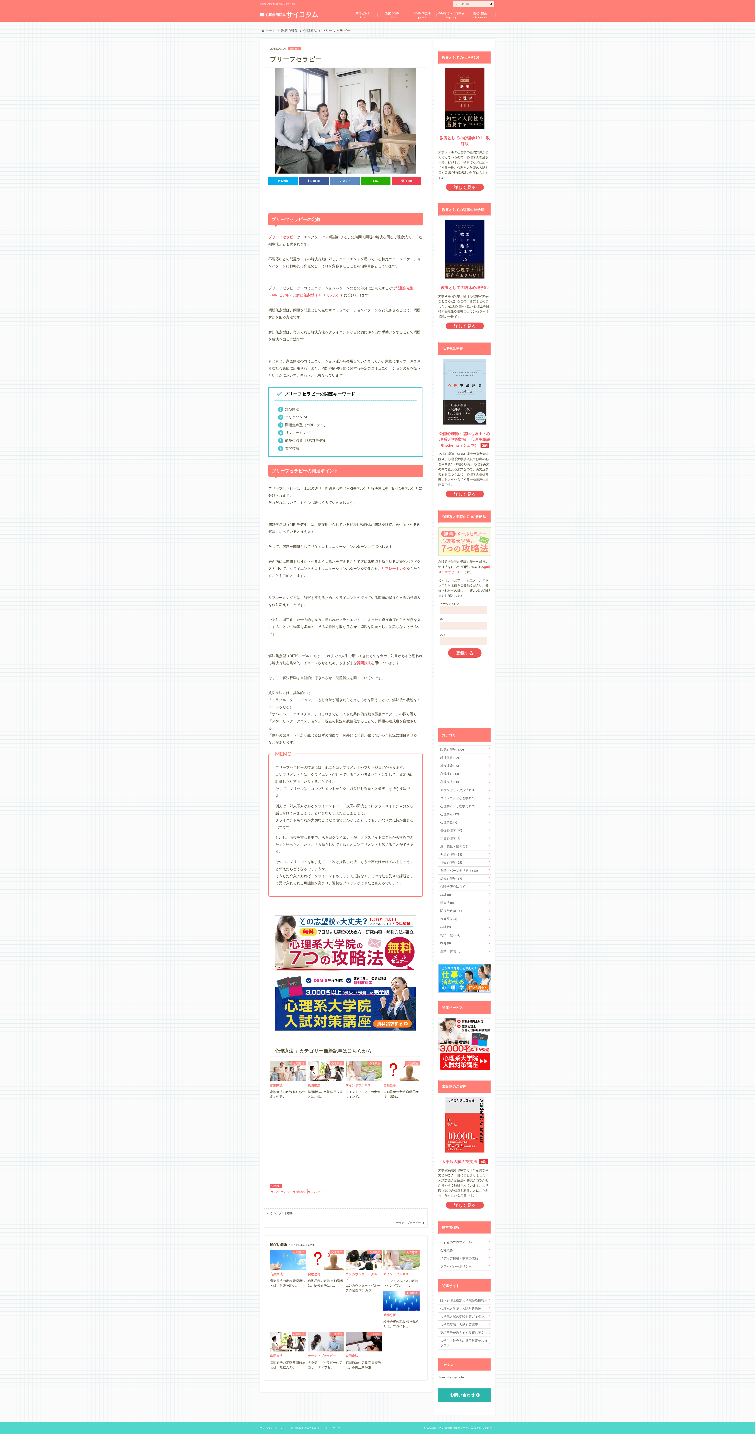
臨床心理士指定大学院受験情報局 (463, 1300)
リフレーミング (281, 1191)
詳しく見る (465, 187)
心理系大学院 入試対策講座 (460, 1308)
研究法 (447, 903)
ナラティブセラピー (408, 1222)
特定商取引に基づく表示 (305, 1427)
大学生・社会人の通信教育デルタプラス (463, 1343)
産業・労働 (450, 951)
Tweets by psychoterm (452, 1377)
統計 (445, 894)
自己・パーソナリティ (459, 870)
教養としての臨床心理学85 (465, 287)
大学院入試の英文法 (459, 1161)
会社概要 (446, 1250)
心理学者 (449, 814)
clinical (392, 14)
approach (422, 14)
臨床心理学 (452, 749)
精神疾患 (449, 757)
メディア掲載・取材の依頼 (459, 1258)
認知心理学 (451, 878)
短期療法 (300, 1191)
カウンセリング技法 (457, 790)
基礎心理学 (451, 830)
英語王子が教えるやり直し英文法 (463, 1332)
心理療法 (276, 1185)
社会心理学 (451, 862)
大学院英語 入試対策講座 (459, 1324)
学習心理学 (450, 838)
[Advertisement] (345, 198)
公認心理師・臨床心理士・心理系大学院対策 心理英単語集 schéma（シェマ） (464, 439)
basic (362, 14)
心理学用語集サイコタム (456, 1427)
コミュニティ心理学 (457, 798)
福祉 (445, 927)
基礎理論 (449, 766)
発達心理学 (451, 854)
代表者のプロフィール (456, 1242)
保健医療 (448, 919)
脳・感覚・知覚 (454, 846)
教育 (445, 943)
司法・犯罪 (450, 935)
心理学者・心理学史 (457, 806)
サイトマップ (332, 1427)
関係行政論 (451, 911)
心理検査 (449, 774)
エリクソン (317, 1191)
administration (480, 14)
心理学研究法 (452, 886)
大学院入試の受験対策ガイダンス (463, 1316)
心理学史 (448, 822)
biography (451, 14)
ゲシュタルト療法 (282, 1213)
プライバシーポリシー (456, 1266)
